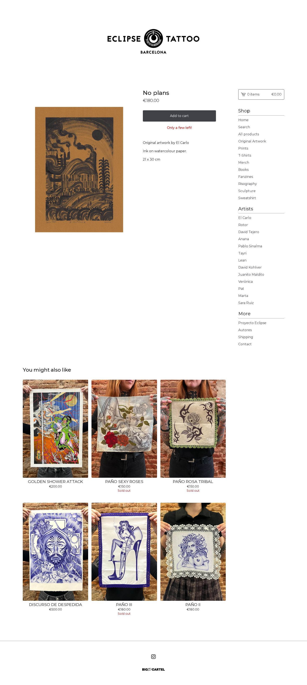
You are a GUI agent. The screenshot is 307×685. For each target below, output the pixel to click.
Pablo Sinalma (250, 246)
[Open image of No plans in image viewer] (78, 172)
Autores (245, 330)
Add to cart (179, 116)
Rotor (243, 225)
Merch (243, 163)
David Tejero (248, 232)
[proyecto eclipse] (153, 41)
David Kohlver (250, 267)
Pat (241, 289)
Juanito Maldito (251, 275)
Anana (243, 239)
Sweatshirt (247, 198)
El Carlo (244, 218)
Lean (242, 260)
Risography (247, 184)
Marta (243, 296)
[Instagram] (153, 657)
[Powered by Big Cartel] (153, 669)
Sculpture (247, 191)
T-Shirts (244, 155)
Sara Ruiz (246, 303)
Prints (243, 148)
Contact (245, 344)
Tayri (242, 253)
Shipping (245, 337)
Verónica (245, 282)
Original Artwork (252, 141)
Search (244, 127)
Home (243, 120)
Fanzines (245, 177)
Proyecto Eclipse (252, 323)
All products (248, 134)
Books (243, 170)
